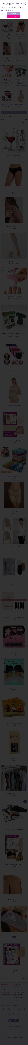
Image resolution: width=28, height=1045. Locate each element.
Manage (13, 13)
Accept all (13, 16)
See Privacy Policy (20, 3)
